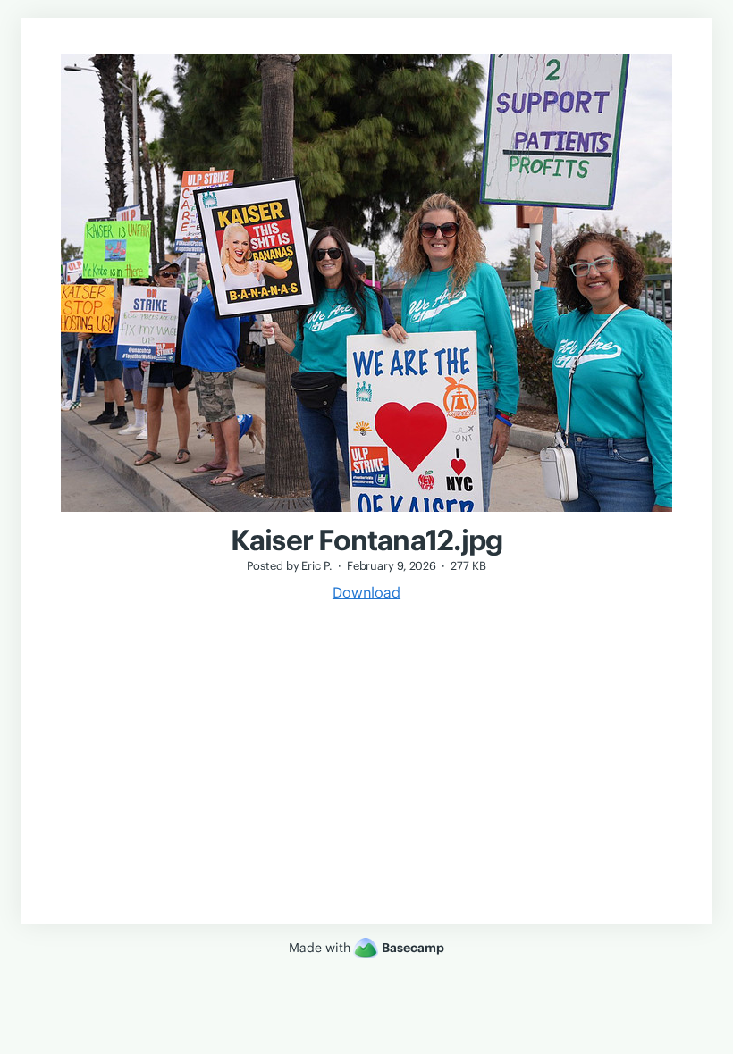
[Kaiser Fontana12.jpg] (366, 514)
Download (366, 592)
